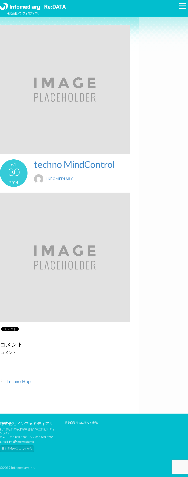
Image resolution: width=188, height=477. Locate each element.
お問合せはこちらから (18, 448)
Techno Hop (18, 381)
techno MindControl (74, 164)
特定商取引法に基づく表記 (81, 422)
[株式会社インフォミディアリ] (33, 6)
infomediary (59, 179)
